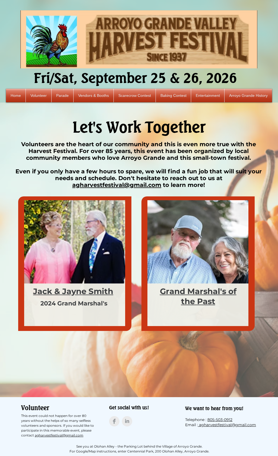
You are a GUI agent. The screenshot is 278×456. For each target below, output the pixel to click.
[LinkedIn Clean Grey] (127, 421)
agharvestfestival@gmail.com (116, 184)
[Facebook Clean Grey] (114, 421)
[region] (74, 263)
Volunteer (35, 407)
